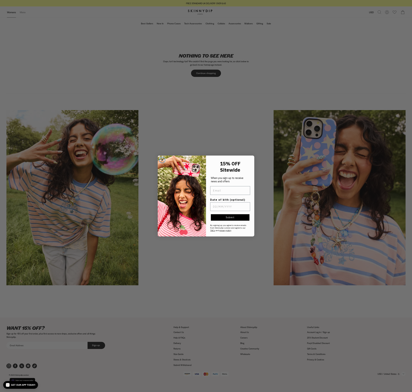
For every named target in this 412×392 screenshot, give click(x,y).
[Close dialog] (162, 160)
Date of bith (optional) (227, 199)
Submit (230, 217)
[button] (20, 385)
